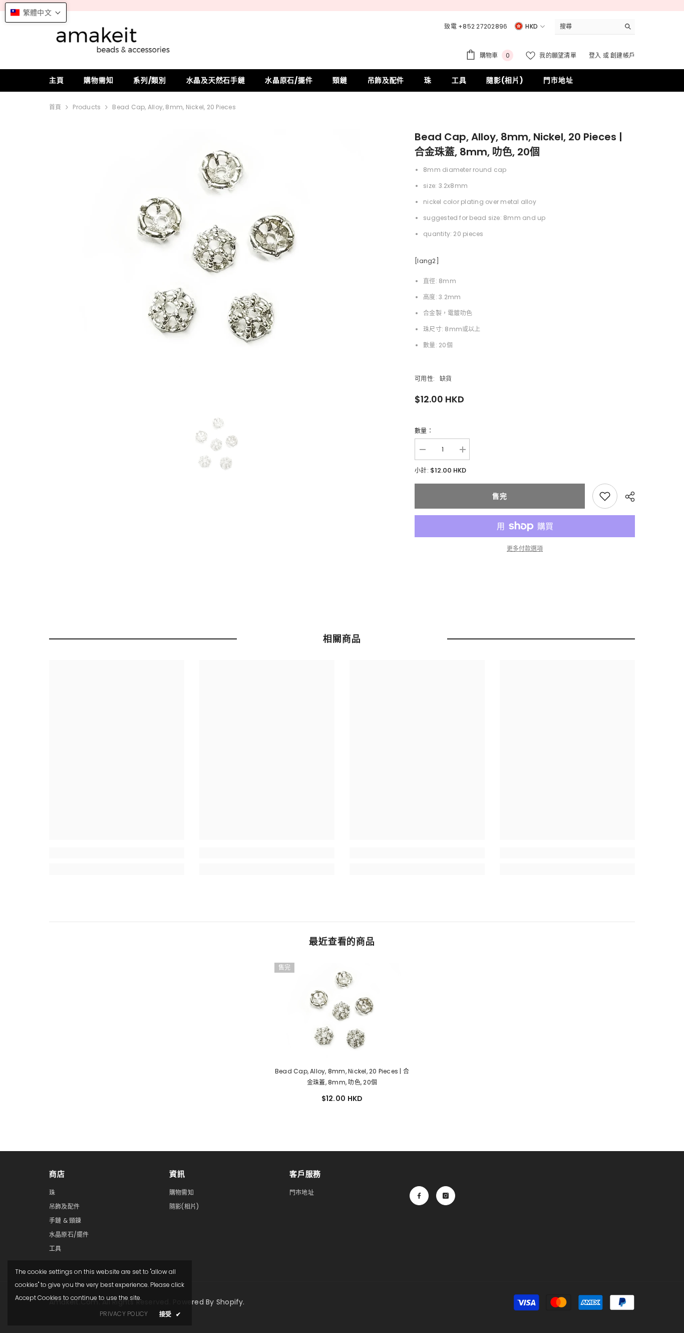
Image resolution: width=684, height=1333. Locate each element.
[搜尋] (595, 27)
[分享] (626, 497)
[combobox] (587, 26)
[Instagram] (445, 1195)
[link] (604, 496)
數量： (424, 430)
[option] (217, 248)
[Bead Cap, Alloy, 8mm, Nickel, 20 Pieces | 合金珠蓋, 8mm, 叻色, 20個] (342, 1010)
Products (87, 107)
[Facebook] (419, 1195)
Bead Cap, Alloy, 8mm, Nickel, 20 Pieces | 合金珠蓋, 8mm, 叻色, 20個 (342, 1076)
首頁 (55, 107)
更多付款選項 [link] (525, 548)
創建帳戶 (622, 55)
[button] (36, 12)
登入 (596, 55)
